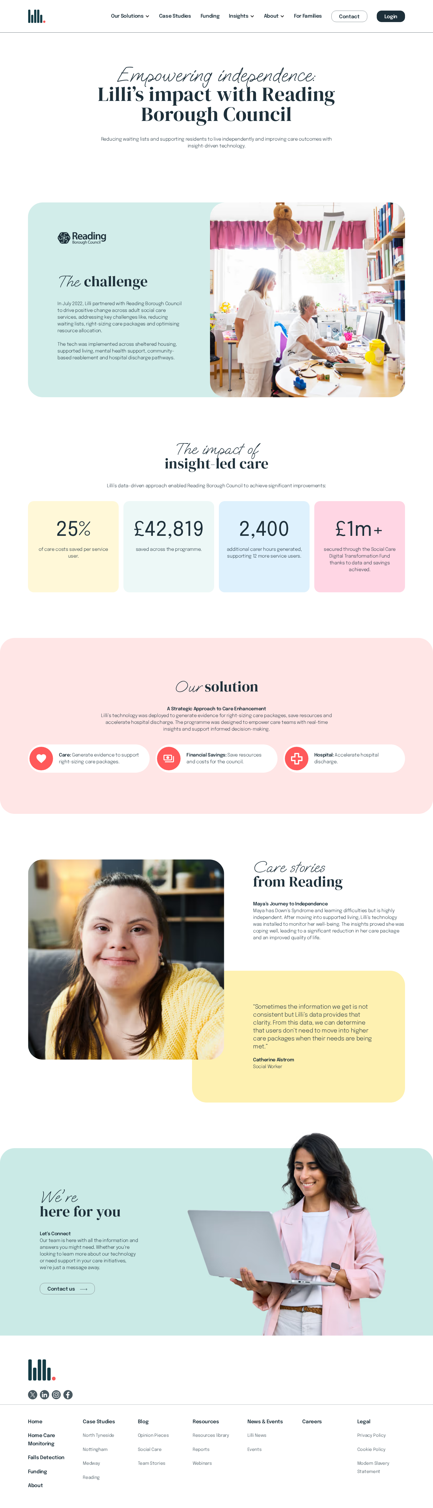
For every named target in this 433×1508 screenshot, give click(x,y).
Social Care (150, 1449)
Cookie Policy (371, 1449)
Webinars (202, 1463)
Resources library (211, 1435)
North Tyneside (98, 1435)
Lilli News (256, 1435)
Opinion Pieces (153, 1435)
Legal (364, 1421)
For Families (308, 16)
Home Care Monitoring (41, 1440)
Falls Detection (46, 1457)
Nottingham (95, 1449)
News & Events (265, 1421)
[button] (130, 16)
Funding (210, 16)
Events (254, 1449)
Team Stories (151, 1463)
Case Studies (175, 16)
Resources (206, 1421)
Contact (349, 16)
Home (35, 1421)
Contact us (61, 1289)
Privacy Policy (371, 1435)
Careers (312, 1421)
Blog (143, 1421)
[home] (37, 16)
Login (390, 16)
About (35, 1485)
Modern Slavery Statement (373, 1467)
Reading (91, 1477)
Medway (91, 1463)
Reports (201, 1449)
